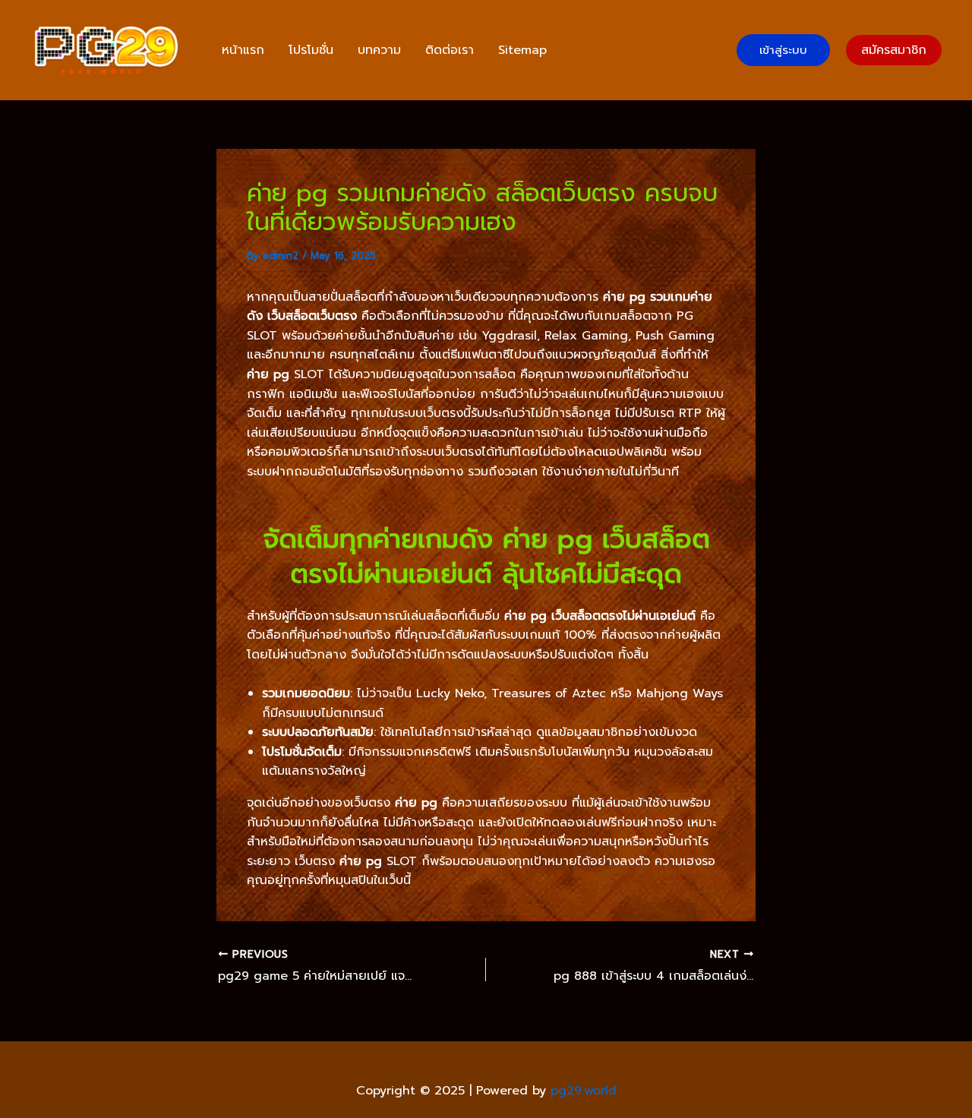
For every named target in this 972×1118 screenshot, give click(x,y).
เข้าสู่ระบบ (783, 50)
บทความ (379, 50)
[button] (894, 50)
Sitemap (522, 50)
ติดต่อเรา (449, 50)
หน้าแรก (243, 50)
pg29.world (584, 1091)
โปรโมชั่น (311, 50)
